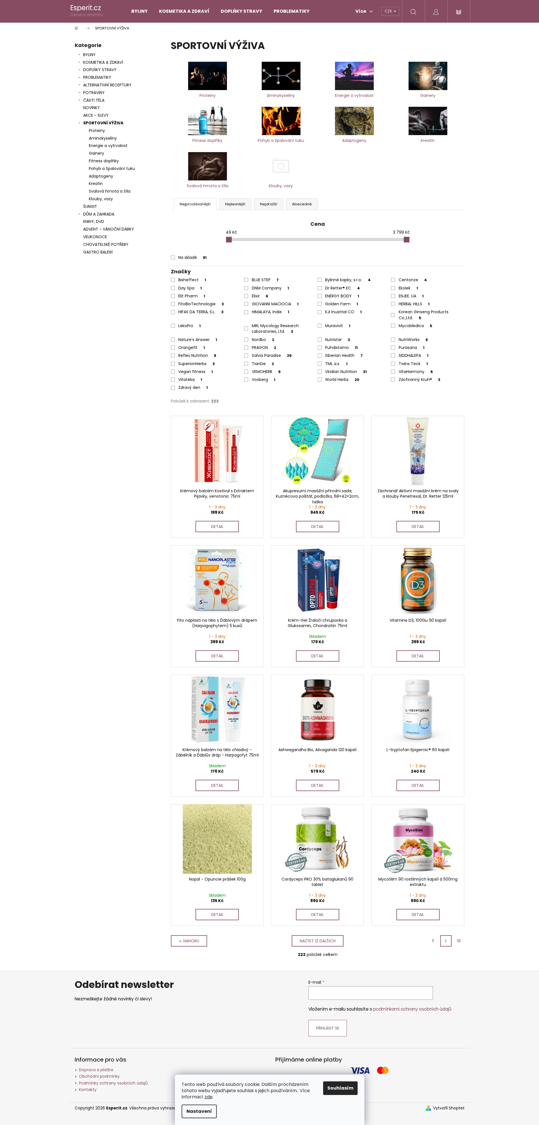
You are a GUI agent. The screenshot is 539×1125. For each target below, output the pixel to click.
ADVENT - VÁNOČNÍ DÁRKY (108, 229)
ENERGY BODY (342, 296)
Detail (217, 526)
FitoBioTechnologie (201, 304)
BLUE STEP (265, 280)
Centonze (413, 280)
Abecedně (302, 204)
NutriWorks (413, 339)
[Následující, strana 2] (446, 941)
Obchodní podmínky (99, 1076)
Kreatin (96, 183)
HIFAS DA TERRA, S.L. (201, 312)
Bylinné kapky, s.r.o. (348, 280)
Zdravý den (193, 387)
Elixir (260, 296)
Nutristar (337, 339)
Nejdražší (268, 204)
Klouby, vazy (101, 199)
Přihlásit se (327, 1028)
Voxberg (263, 379)
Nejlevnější (235, 204)
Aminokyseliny (103, 138)
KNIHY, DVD (93, 221)
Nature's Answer (197, 339)
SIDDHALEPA (413, 355)
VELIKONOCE (95, 237)
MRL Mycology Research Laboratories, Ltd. (275, 328)
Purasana (411, 347)
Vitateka (190, 379)
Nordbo (263, 339)
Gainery (96, 153)
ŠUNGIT (90, 206)
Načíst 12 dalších (318, 941)
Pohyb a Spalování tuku (112, 168)
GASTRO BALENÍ (98, 252)
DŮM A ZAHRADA (98, 214)
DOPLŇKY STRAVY (100, 70)
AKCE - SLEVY (96, 115)
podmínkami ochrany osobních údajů (412, 1009)
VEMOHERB (266, 371)
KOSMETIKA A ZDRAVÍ (103, 62)
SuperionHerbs (196, 364)
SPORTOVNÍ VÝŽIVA (103, 123)
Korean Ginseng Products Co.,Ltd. (423, 314)
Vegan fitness (195, 371)
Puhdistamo (341, 347)
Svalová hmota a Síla (109, 191)
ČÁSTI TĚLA (93, 100)
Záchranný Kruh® (419, 379)
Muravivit (337, 326)
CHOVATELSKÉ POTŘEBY (105, 244)
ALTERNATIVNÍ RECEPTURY (107, 85)
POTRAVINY (94, 92)
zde (208, 1097)
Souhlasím (340, 1088)
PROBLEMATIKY (97, 77)
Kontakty (87, 1089)
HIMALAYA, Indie (270, 312)
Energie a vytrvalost (108, 145)
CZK (389, 11)
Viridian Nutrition (346, 371)
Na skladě (192, 257)
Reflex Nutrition (197, 355)
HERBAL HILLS (414, 304)
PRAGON (264, 347)
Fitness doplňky (104, 161)
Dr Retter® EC (342, 288)
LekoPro (189, 326)
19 (459, 941)
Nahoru (191, 941)
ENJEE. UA (411, 296)
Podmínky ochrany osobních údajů (113, 1083)
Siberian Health (344, 355)
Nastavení (199, 1111)
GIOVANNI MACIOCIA (275, 304)
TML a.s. (336, 364)
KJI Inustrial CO (343, 312)
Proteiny (97, 130)
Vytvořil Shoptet (449, 1108)
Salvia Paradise (272, 355)
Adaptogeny (101, 176)
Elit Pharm (191, 296)
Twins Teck (413, 364)
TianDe (263, 364)
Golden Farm (341, 304)
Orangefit (191, 347)
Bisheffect (192, 280)
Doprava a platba (96, 1070)
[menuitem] (139, 11)
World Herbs (342, 379)
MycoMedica (415, 326)
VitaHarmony (416, 371)
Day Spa (190, 288)
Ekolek (408, 288)
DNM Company (270, 288)
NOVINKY (91, 107)
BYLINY (89, 54)
